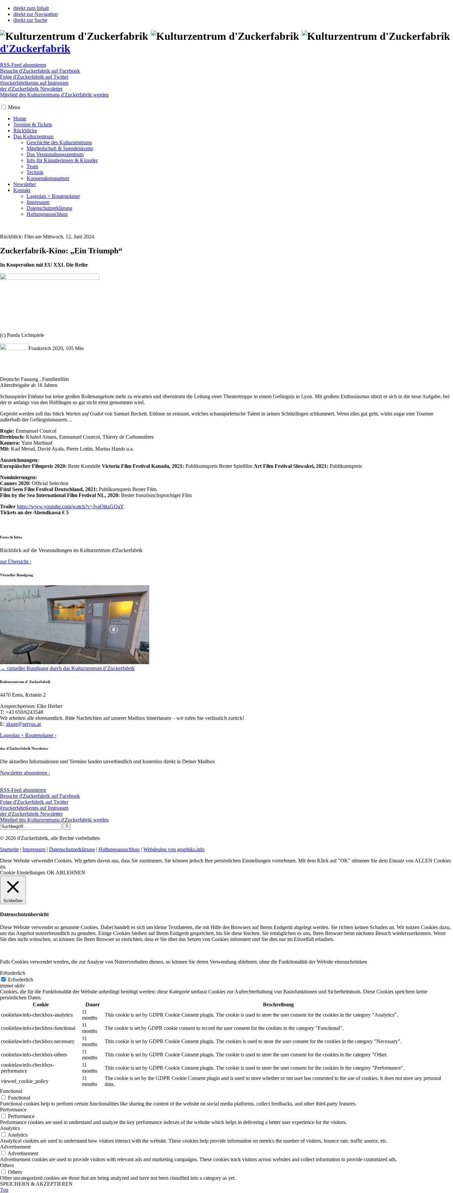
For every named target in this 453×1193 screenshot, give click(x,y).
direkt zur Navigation (35, 14)
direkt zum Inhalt (31, 8)
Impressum (38, 202)
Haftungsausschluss (47, 214)
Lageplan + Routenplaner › (28, 735)
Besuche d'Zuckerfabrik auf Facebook (40, 71)
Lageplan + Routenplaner (53, 196)
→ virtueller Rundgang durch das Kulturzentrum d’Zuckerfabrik (67, 668)
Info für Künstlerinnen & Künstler (62, 160)
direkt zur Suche (30, 20)
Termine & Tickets (32, 124)
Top (4, 1190)
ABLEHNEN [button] (70, 872)
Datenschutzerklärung (49, 208)
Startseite (9, 849)
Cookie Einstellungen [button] (22, 872)
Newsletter (24, 184)
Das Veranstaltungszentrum (55, 154)
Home (19, 118)
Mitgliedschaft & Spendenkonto (60, 148)
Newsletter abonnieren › (25, 773)
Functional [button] (11, 1091)
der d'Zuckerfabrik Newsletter (31, 89)
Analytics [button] (10, 1128)
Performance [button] (13, 1109)
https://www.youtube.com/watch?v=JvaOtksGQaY (70, 506)
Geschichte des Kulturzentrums (59, 142)
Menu (14, 107)
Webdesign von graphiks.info (174, 849)
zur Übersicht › (15, 561)
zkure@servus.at (23, 724)
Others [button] (7, 1165)
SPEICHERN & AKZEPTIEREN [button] (36, 1184)
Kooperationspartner (48, 178)
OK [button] (51, 872)
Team (32, 166)
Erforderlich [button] (12, 973)
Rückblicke (25, 130)
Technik (35, 172)
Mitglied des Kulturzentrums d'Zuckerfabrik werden (54, 94)
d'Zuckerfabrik (35, 48)
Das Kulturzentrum (33, 136)
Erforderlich (20, 979)
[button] (3, 107)
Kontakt (21, 190)
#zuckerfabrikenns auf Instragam (34, 83)
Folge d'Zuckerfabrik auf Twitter (34, 77)
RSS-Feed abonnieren (23, 65)
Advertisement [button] (15, 1147)
